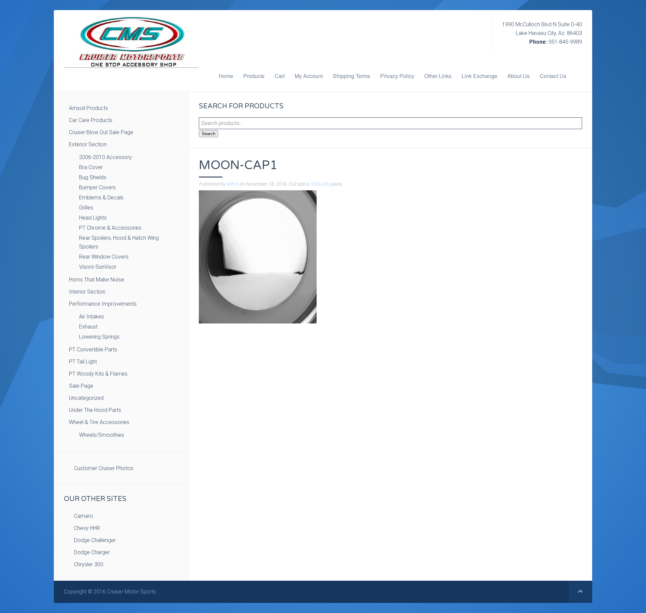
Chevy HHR (87, 528)
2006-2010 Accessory (105, 157)
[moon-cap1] (258, 256)
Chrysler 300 (88, 564)
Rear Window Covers (104, 257)
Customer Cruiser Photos (103, 468)
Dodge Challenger (95, 540)
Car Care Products (90, 120)
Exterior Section (88, 144)
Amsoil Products (88, 108)
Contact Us (553, 76)
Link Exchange (479, 76)
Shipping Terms (351, 76)
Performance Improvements (103, 304)
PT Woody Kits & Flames (98, 374)
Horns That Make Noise (96, 279)
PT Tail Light (83, 361)
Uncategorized (86, 398)
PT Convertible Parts (93, 349)
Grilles (86, 207)
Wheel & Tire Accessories (99, 422)
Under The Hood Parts (95, 410)
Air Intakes (91, 316)
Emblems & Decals (101, 197)
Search (208, 133)
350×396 (319, 184)
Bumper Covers (97, 187)
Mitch (232, 184)
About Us (518, 76)
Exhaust (88, 326)
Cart (280, 76)
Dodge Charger (92, 552)
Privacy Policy (397, 76)
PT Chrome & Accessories (110, 228)
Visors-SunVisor (97, 267)
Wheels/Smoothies (101, 435)
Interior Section (87, 292)
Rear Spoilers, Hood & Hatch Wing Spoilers (119, 242)
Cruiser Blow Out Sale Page (101, 132)
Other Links (438, 76)
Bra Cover (91, 167)
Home (226, 76)
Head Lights (93, 218)
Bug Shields (92, 177)
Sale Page (81, 386)
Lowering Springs (99, 337)
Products (253, 76)
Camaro (83, 516)
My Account (309, 76)
